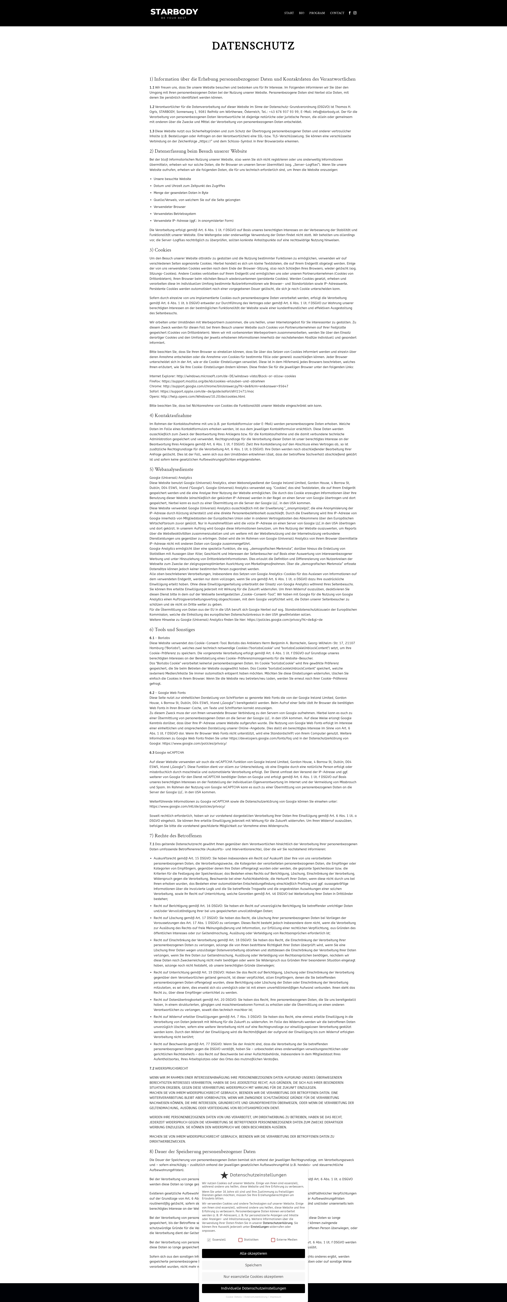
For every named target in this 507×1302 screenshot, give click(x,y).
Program (317, 13)
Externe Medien (287, 1239)
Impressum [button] (275, 1297)
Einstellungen (260, 1227)
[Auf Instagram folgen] (354, 13)
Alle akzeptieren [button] (253, 1254)
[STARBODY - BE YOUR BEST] (175, 13)
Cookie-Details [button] (234, 1297)
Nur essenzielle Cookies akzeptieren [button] (253, 1277)
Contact (337, 13)
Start (289, 13)
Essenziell (219, 1239)
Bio (301, 13)
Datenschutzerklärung (278, 1223)
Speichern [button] (253, 1265)
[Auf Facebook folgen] (349, 13)
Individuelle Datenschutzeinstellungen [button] (253, 1288)
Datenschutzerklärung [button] (256, 1297)
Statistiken (251, 1239)
